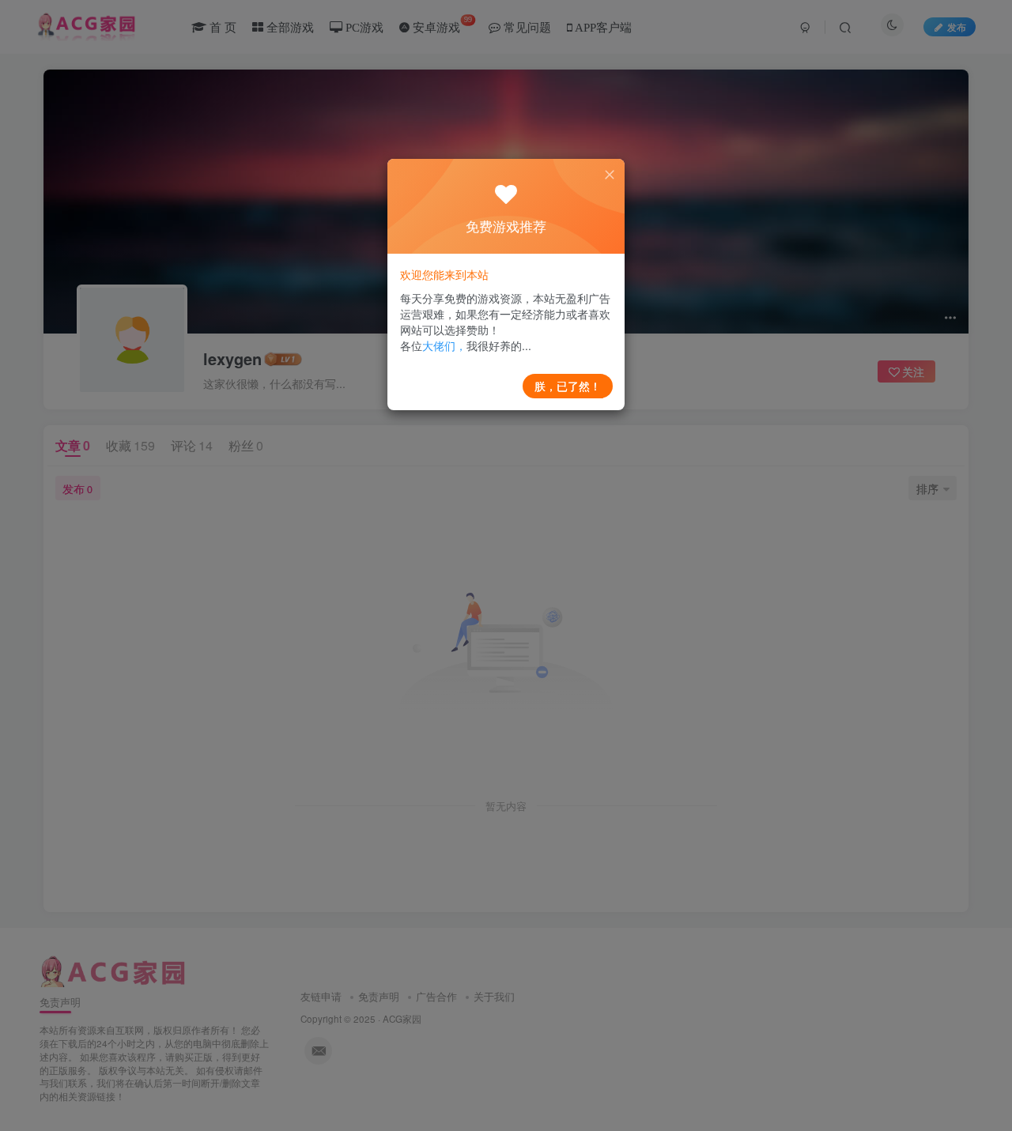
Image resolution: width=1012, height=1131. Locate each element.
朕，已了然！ (567, 386)
